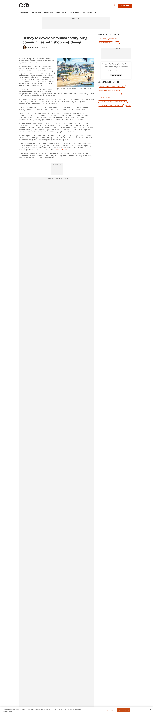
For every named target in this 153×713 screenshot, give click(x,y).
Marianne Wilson (33, 47)
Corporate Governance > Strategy (109, 90)
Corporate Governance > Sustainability (111, 105)
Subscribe (125, 5)
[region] (76, 710)
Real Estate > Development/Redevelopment (112, 86)
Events (128, 105)
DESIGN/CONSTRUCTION (105, 42)
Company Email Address (112, 70)
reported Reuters (60, 150)
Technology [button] (36, 13)
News (117, 42)
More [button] (97, 13)
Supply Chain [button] (61, 13)
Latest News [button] (23, 13)
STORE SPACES (113, 39)
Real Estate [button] (87, 13)
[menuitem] (25, 13)
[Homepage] (24, 5)
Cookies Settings (110, 710)
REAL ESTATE (102, 39)
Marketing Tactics (104, 97)
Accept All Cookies (123, 710)
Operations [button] (48, 13)
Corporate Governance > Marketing (110, 94)
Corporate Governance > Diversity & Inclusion (113, 101)
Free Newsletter (116, 75)
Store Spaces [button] (75, 13)
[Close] (150, 710)
